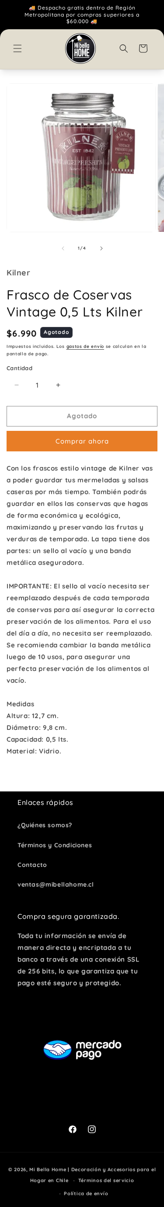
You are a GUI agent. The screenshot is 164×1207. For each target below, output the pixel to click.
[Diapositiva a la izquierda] (63, 248)
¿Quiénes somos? (44, 825)
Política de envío (86, 1193)
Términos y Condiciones (54, 845)
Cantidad (19, 368)
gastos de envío (85, 346)
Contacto (32, 865)
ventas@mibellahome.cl (55, 884)
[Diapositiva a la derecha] (101, 248)
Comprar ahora (82, 441)
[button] (17, 48)
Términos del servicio (106, 1180)
